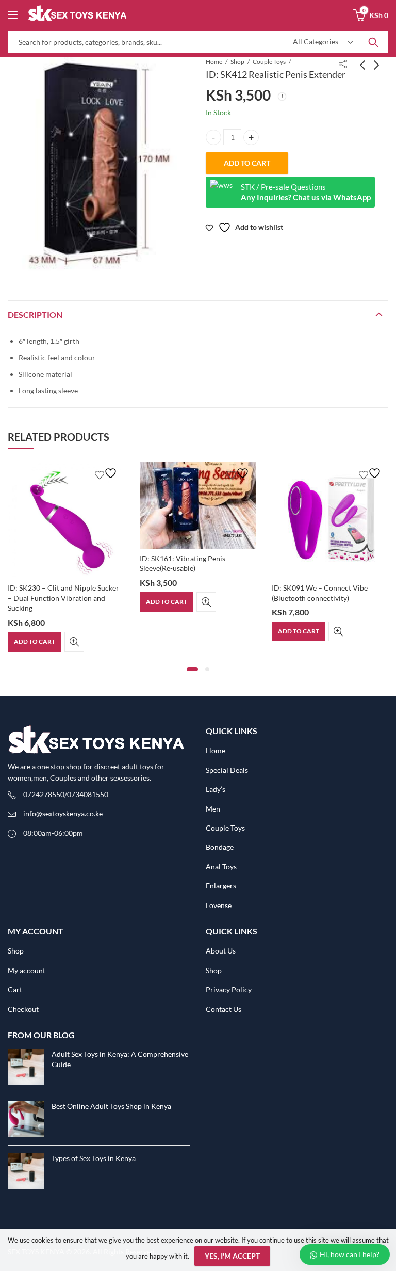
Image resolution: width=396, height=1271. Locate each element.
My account (26, 970)
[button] (192, 669)
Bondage (220, 847)
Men (213, 808)
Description (35, 315)
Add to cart (247, 162)
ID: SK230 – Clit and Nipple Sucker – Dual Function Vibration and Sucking (63, 597)
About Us (221, 950)
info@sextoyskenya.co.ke (63, 813)
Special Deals (227, 770)
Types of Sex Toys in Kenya (94, 1158)
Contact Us (223, 1009)
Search (373, 42)
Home (214, 62)
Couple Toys (269, 62)
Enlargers (221, 885)
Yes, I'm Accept (232, 1255)
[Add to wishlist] (107, 473)
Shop (237, 62)
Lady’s (215, 789)
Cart (15, 989)
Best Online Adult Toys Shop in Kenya (111, 1106)
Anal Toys (221, 866)
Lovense (219, 905)
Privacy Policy (229, 989)
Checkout (23, 1009)
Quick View (74, 642)
